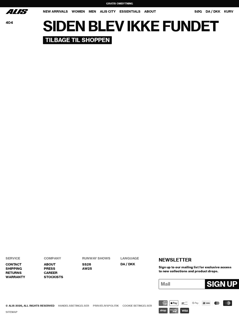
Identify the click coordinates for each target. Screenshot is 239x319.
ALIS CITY (108, 11)
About (50, 264)
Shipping (14, 268)
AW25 (87, 268)
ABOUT (150, 11)
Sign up (222, 284)
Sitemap (12, 312)
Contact (13, 264)
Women (78, 11)
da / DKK (213, 12)
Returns (14, 273)
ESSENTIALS (130, 11)
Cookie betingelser (137, 306)
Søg (198, 12)
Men (92, 11)
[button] (228, 12)
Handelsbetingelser (73, 306)
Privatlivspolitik (106, 306)
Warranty (15, 277)
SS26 (86, 264)
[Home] (17, 11)
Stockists (53, 277)
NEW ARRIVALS (55, 11)
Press (49, 268)
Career (50, 273)
